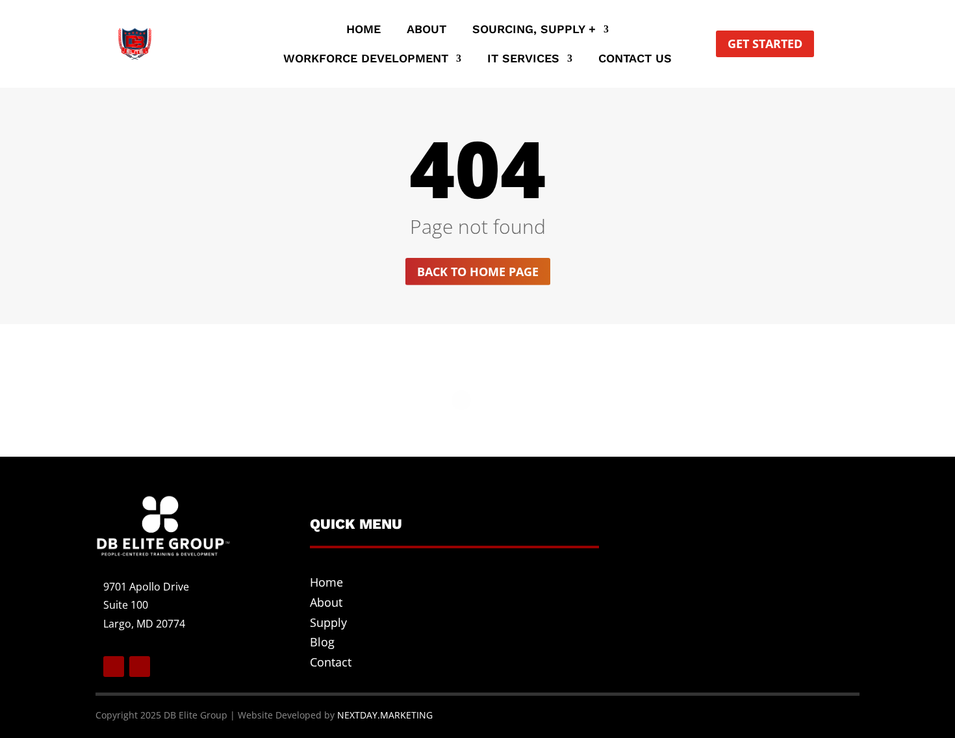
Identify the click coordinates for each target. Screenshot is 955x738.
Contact (330, 662)
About (426, 30)
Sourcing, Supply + (534, 30)
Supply (328, 622)
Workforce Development (365, 59)
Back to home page (478, 271)
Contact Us (635, 59)
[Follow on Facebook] (113, 666)
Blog (322, 642)
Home (363, 30)
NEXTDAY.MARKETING (385, 715)
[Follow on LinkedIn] (139, 666)
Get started (765, 43)
